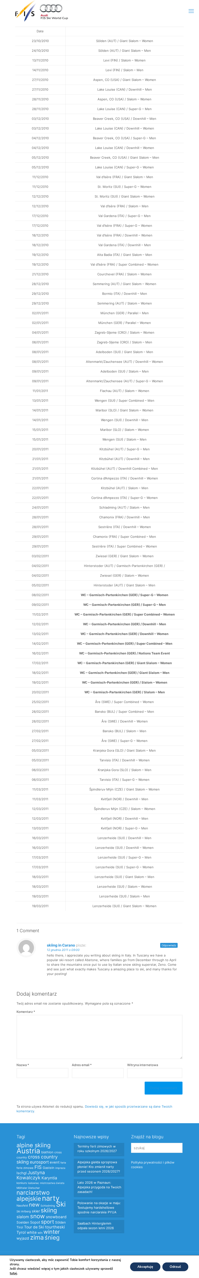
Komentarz (26, 1012)
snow (37, 1216)
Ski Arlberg (24, 1211)
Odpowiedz (169, 945)
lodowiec (33, 1183)
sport (47, 1221)
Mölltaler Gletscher (28, 1188)
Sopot (35, 1222)
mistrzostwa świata (52, 1183)
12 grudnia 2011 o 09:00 (63, 950)
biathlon (47, 1152)
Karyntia (49, 1177)
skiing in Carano (61, 945)
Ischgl (21, 1173)
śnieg (52, 1237)
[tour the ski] (15, 11)
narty (50, 1198)
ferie (63, 1162)
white (32, 1232)
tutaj (13, 1273)
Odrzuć (175, 1266)
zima (37, 1237)
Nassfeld (22, 1205)
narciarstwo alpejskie (33, 1195)
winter (51, 1231)
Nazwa (23, 1065)
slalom (23, 1216)
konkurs (22, 1183)
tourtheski (55, 1227)
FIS (38, 1167)
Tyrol (21, 1232)
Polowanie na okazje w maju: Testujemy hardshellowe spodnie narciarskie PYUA (99, 1207)
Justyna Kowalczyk (31, 1175)
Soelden (23, 1222)
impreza (60, 1168)
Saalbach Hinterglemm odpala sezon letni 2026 (95, 1225)
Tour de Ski (34, 1227)
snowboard (56, 1217)
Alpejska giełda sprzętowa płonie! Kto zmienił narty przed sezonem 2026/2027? (98, 1166)
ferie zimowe (25, 1168)
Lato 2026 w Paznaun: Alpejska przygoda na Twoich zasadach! (99, 1187)
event (54, 1162)
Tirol (20, 1227)
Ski (61, 1204)
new (34, 1204)
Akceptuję (145, 1266)
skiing (49, 1210)
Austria (28, 1151)
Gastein (48, 1168)
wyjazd (23, 1238)
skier (36, 1211)
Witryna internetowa (142, 1065)
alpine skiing (34, 1145)
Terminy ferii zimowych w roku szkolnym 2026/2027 (97, 1148)
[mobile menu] (191, 11)
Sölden (60, 1222)
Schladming (48, 1205)
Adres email (82, 1065)
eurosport (39, 1162)
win (40, 1233)
